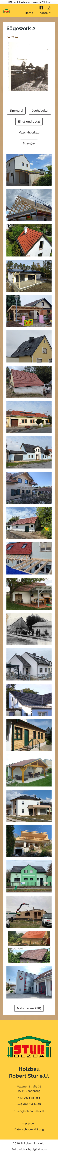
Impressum (29, 1123)
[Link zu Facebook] (41, 8)
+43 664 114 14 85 (29, 1104)
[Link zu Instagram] (49, 8)
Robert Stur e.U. (34, 1143)
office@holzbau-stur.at (29, 1111)
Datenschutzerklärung (29, 1129)
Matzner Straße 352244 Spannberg (29, 1088)
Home (29, 12)
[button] (16, 111)
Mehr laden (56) (29, 1008)
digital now (39, 1149)
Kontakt (45, 12)
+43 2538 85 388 (29, 1097)
